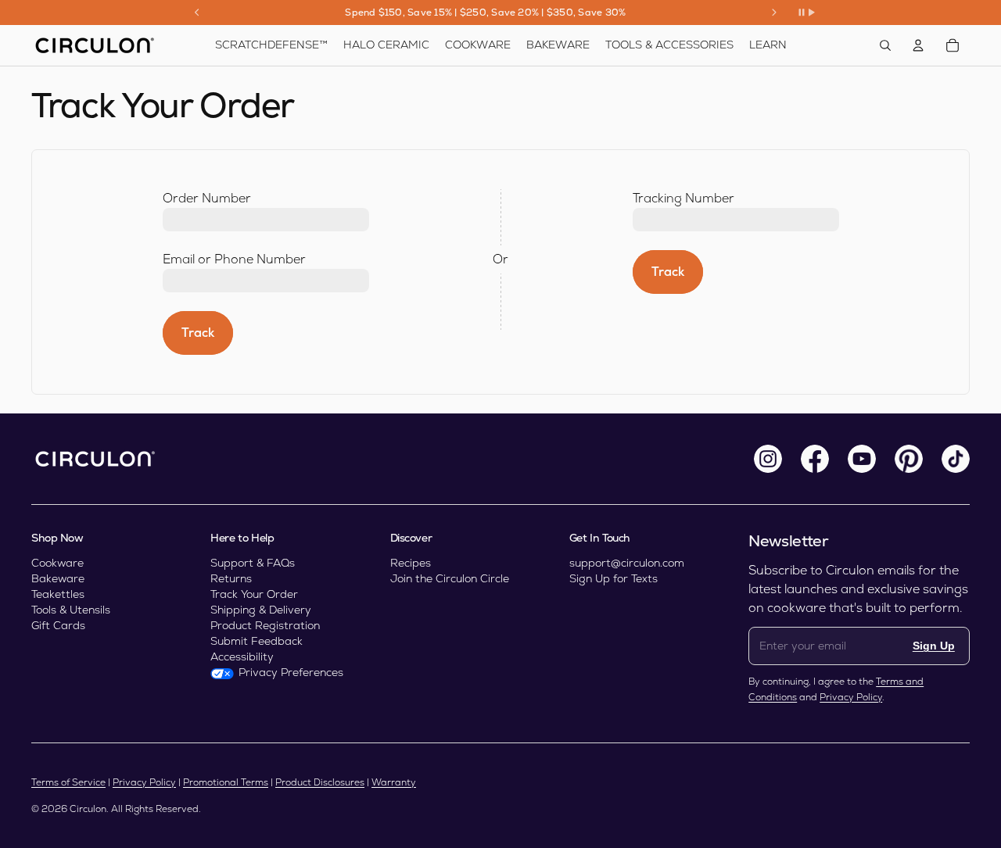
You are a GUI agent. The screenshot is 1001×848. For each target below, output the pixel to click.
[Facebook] (815, 459)
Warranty (393, 782)
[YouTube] (862, 459)
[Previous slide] (197, 12)
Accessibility (242, 656)
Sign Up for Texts (613, 578)
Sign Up (934, 645)
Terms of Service (68, 782)
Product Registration (265, 625)
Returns (231, 578)
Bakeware (57, 578)
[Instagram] (768, 459)
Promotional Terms (225, 782)
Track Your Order (254, 594)
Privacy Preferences (291, 672)
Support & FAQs (252, 563)
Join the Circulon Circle (449, 578)
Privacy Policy (851, 697)
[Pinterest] (909, 459)
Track (197, 332)
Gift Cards (58, 625)
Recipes (410, 563)
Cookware (57, 563)
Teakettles (57, 594)
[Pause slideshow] (806, 12)
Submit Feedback (256, 641)
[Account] (918, 45)
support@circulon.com (626, 563)
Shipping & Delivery (260, 610)
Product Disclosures (319, 782)
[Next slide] (774, 12)
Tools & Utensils (70, 610)
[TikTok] (956, 459)
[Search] (885, 45)
